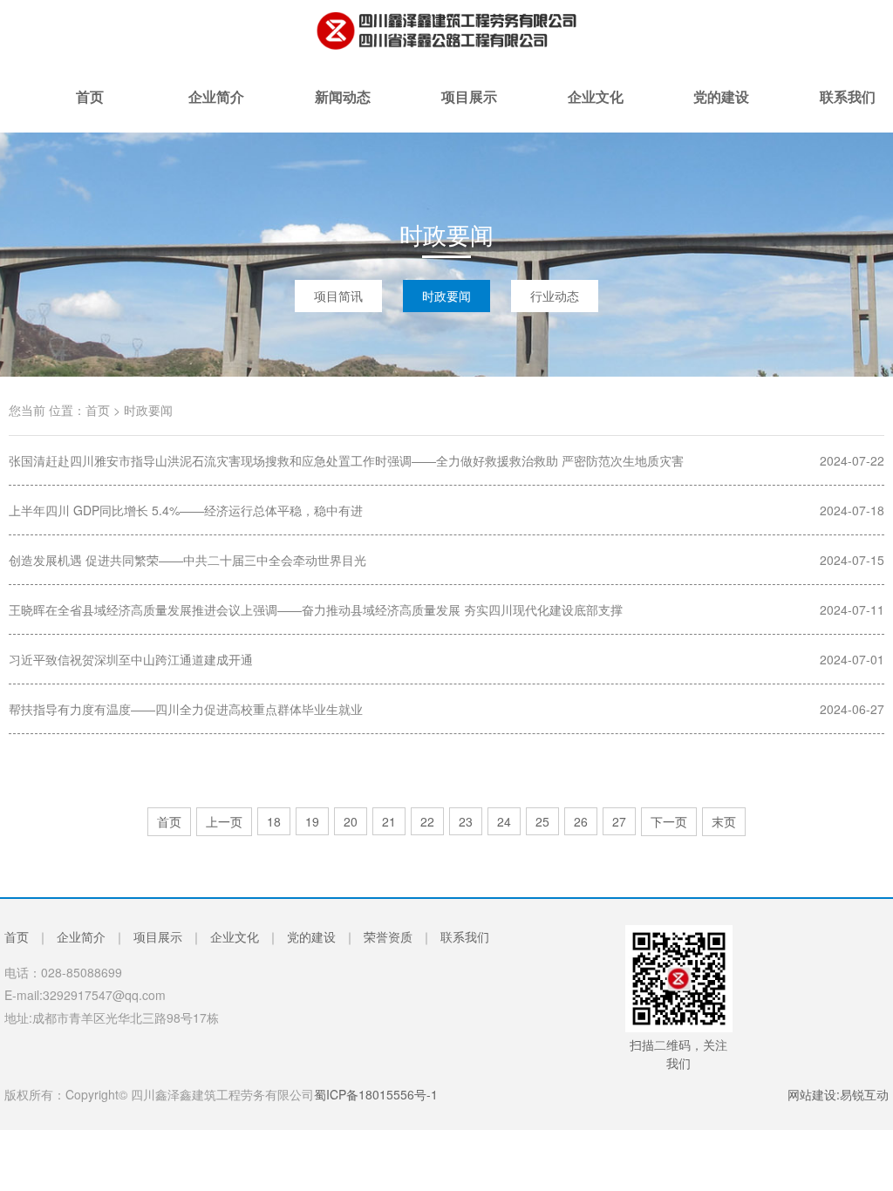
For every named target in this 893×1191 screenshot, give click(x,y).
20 (351, 821)
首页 (90, 109)
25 (542, 821)
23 (466, 821)
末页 (724, 821)
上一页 (224, 821)
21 (389, 821)
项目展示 (469, 109)
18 (274, 821)
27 (619, 821)
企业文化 (596, 109)
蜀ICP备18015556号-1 (376, 1094)
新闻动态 (343, 109)
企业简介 (216, 109)
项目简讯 (338, 295)
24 (504, 821)
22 (427, 821)
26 (581, 821)
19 (312, 821)
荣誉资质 (388, 936)
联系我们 (464, 936)
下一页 (669, 821)
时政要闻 (446, 295)
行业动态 (554, 295)
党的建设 (721, 109)
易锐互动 (864, 1094)
